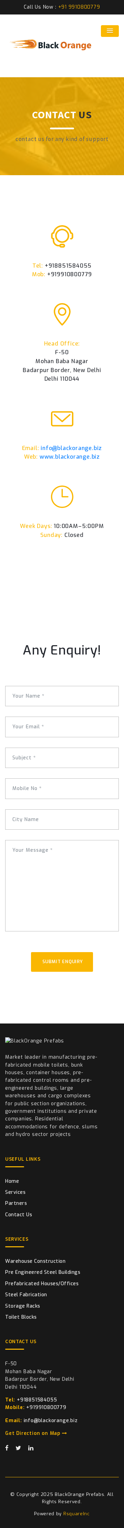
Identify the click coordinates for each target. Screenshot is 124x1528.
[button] (110, 31)
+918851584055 (31, 1400)
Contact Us (18, 1214)
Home (12, 1181)
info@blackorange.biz (71, 448)
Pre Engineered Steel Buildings (42, 1272)
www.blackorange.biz (70, 456)
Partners (16, 1203)
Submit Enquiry (63, 962)
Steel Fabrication (26, 1294)
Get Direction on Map (33, 1433)
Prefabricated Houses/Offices (42, 1283)
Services (15, 1192)
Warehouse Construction (35, 1261)
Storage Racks (22, 1306)
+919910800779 (35, 1407)
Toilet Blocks (21, 1317)
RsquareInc (76, 1514)
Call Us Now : (62, 7)
